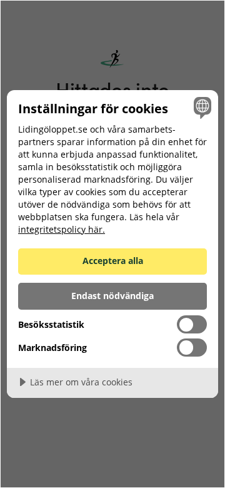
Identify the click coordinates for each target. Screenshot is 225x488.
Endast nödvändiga (112, 296)
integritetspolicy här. (61, 229)
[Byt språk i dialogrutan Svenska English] (200, 107)
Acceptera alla (112, 261)
